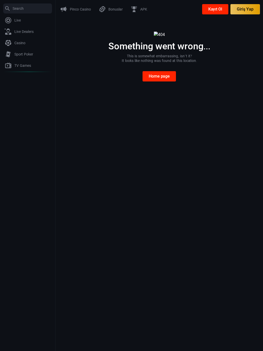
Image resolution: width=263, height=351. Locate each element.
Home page (159, 76)
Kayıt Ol (215, 9)
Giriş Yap (245, 9)
